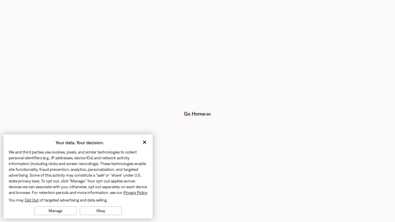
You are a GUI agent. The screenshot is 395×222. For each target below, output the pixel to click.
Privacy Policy (135, 192)
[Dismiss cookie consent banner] (144, 142)
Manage (55, 210)
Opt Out (32, 200)
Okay (100, 210)
